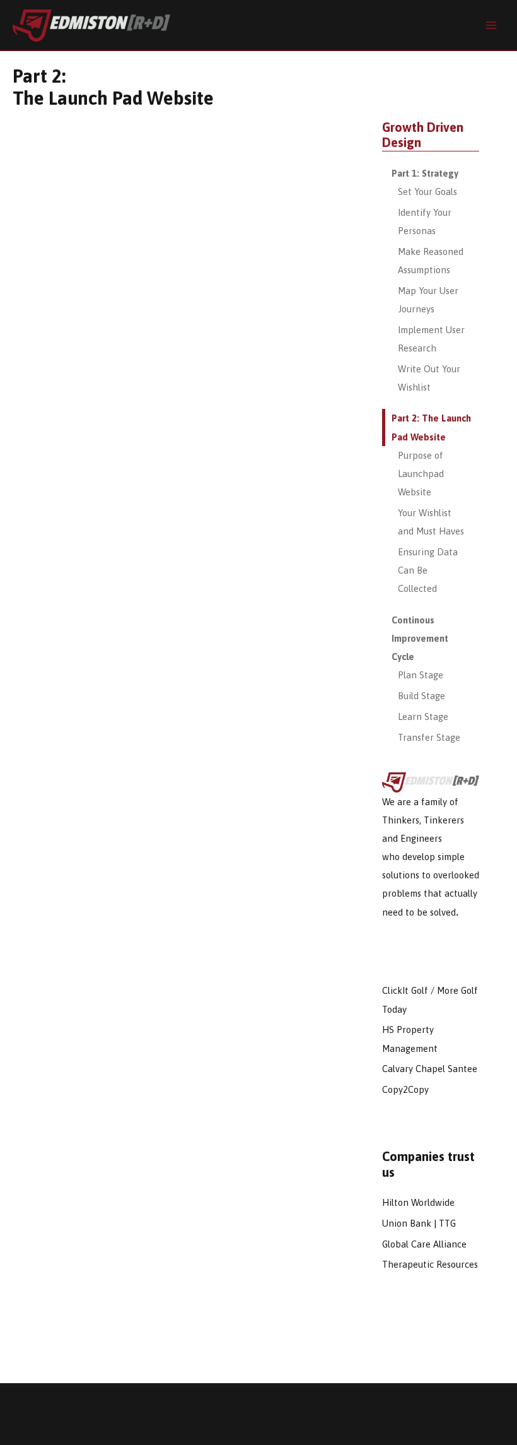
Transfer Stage (429, 737)
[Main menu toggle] (491, 25)
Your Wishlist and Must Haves (431, 521)
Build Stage (421, 695)
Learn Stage (423, 716)
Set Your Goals (427, 191)
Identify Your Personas (424, 221)
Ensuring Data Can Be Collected (428, 570)
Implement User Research (431, 338)
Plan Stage (420, 674)
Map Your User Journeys (428, 299)
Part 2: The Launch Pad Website (431, 427)
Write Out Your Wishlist (429, 377)
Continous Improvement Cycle (420, 638)
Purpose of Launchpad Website (421, 473)
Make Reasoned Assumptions (430, 260)
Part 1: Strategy (425, 173)
